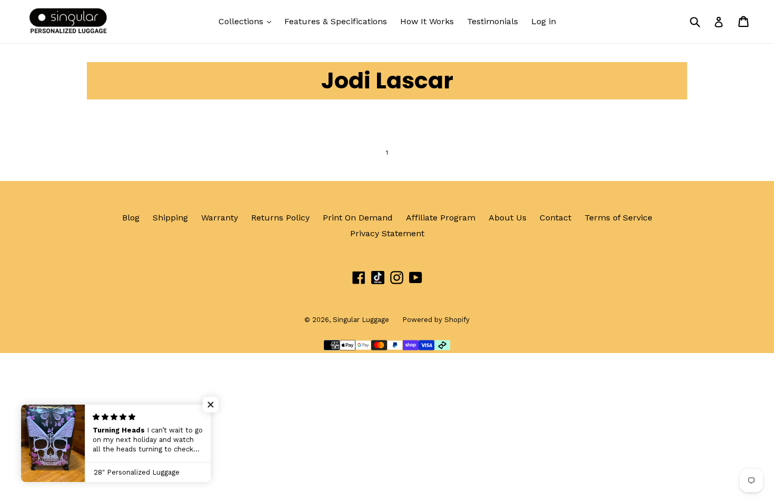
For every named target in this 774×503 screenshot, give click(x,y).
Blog (131, 218)
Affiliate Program (440, 218)
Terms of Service (618, 218)
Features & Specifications (335, 21)
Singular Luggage (361, 320)
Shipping (170, 218)
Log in (543, 21)
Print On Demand (358, 218)
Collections (242, 21)
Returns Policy (280, 218)
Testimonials (492, 21)
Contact (555, 218)
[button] (211, 405)
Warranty (219, 218)
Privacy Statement (387, 233)
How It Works (427, 21)
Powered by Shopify (436, 320)
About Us (508, 218)
